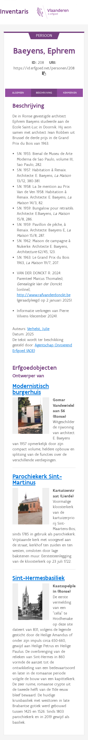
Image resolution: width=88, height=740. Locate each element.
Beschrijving (44, 92)
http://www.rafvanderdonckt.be (43, 295)
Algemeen (18, 92)
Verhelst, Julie (38, 328)
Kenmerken (70, 92)
